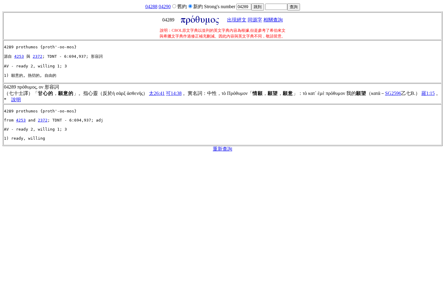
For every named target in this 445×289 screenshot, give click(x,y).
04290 (165, 6)
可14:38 (174, 93)
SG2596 (393, 93)
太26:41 (157, 93)
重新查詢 (222, 148)
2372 (37, 56)
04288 (151, 6)
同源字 (255, 19)
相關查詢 (273, 19)
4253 (19, 56)
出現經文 (236, 19)
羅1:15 (428, 93)
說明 (16, 99)
